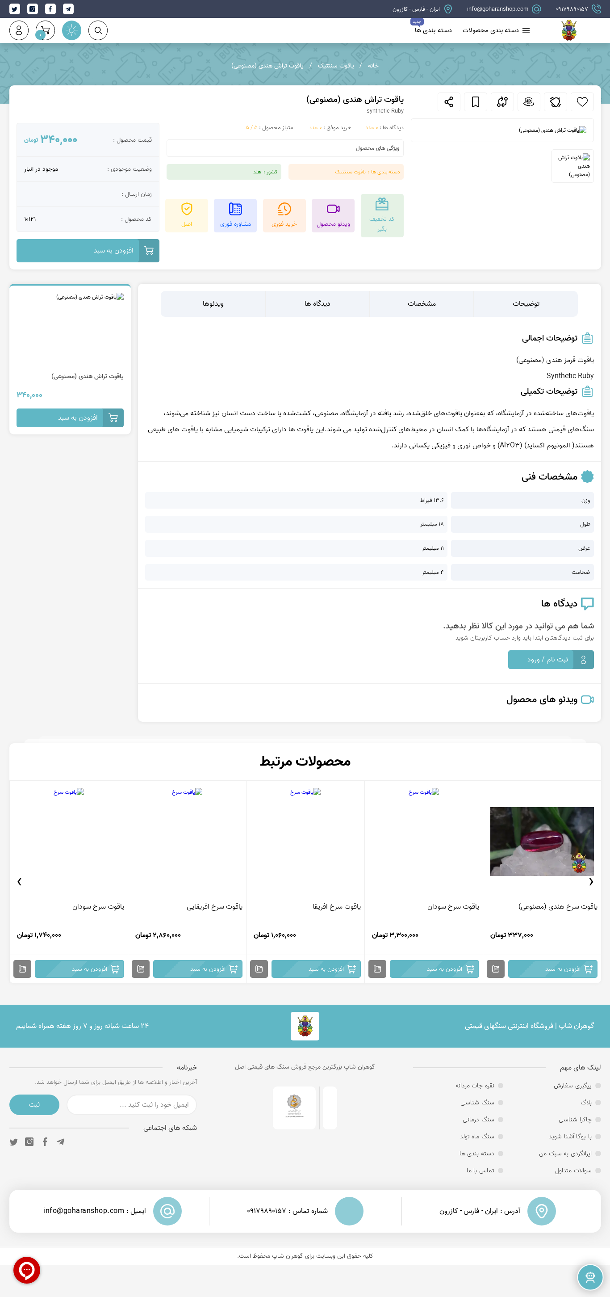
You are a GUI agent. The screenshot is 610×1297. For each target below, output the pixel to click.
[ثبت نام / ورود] (19, 30)
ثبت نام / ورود (547, 659)
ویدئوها (213, 304)
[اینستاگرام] (29, 1141)
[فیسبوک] (45, 1141)
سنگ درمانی (478, 1119)
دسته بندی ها (433, 30)
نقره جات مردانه (474, 1086)
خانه (373, 66)
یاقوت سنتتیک (336, 66)
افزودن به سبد (114, 251)
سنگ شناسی (477, 1103)
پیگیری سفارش (573, 1086)
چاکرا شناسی (575, 1119)
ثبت (34, 1105)
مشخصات (422, 304)
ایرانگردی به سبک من (565, 1153)
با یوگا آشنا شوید (570, 1136)
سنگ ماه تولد (477, 1136)
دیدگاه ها (317, 304)
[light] (71, 30)
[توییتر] (13, 1141)
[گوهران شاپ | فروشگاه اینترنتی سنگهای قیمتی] (569, 37)
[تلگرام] (60, 1141)
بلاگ (586, 1103)
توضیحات (526, 304)
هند (257, 172)
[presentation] (591, 881)
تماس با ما (480, 1170)
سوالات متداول (573, 1170)
